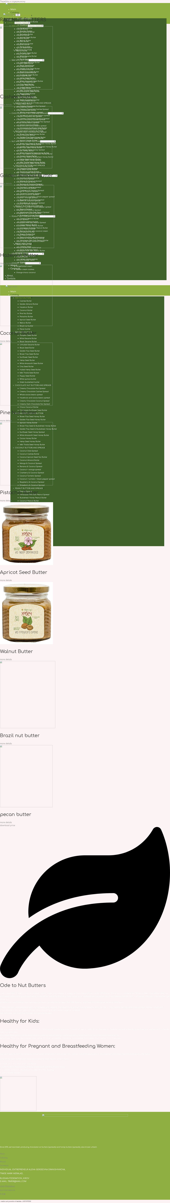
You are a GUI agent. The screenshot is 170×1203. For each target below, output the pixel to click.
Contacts (4, 1166)
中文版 (3, 1194)
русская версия (7, 1190)
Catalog (4, 1158)
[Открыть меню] (17, 15)
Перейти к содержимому (12, 1)
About (3, 1162)
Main (2, 1154)
